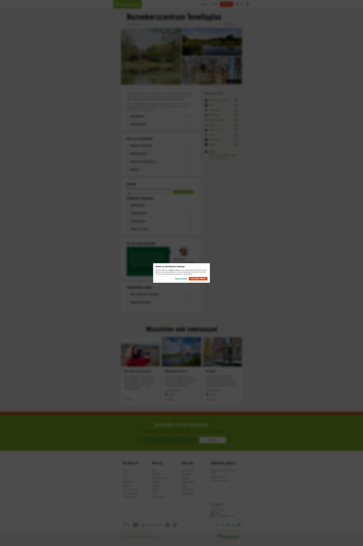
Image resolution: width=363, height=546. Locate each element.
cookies (171, 270)
